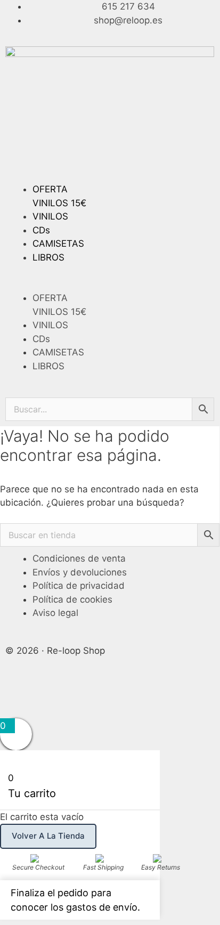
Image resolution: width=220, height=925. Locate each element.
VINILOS (50, 216)
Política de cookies (72, 599)
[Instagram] (48, 695)
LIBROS (48, 257)
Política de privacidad (78, 585)
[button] (109, 285)
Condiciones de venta (79, 558)
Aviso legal (55, 612)
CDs (41, 230)
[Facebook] (18, 695)
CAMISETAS (58, 243)
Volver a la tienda (48, 836)
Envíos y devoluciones (79, 572)
